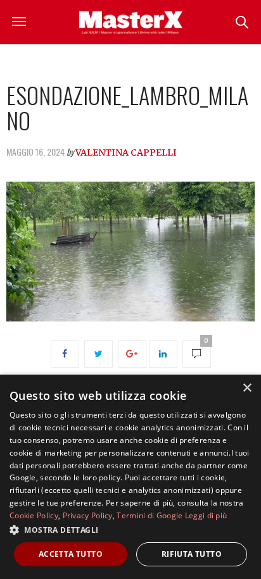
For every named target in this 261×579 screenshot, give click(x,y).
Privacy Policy (88, 515)
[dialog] (130, 477)
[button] (130, 529)
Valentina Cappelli (126, 152)
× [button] (246, 388)
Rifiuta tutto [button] (192, 554)
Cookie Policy (34, 515)
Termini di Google (149, 515)
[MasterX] (130, 22)
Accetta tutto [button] (71, 554)
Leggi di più (206, 515)
